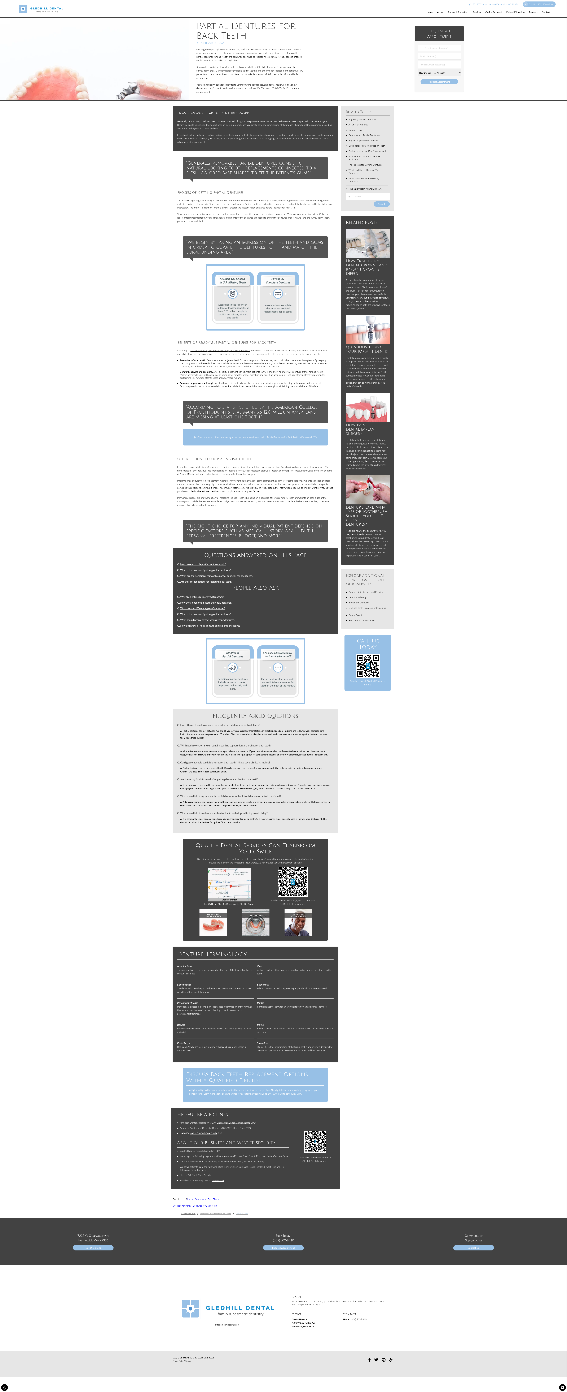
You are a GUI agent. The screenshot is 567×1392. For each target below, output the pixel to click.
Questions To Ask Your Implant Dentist (368, 349)
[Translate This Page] (562, 1387)
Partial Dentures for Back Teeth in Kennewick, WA (292, 437)
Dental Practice (356, 615)
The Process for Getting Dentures (365, 164)
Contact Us (547, 12)
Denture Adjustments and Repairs (365, 592)
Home (429, 12)
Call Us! (541, 4)
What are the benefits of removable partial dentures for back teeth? (216, 575)
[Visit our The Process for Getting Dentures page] (298, 935)
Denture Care (355, 129)
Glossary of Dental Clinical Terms (233, 1122)
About (440, 12)
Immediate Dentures (358, 602)
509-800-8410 (275, 1093)
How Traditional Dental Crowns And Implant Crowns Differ (366, 267)
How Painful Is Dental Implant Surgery (361, 429)
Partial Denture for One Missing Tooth (367, 151)
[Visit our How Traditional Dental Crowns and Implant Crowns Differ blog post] (368, 257)
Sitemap (188, 1361)
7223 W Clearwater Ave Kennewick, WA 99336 (495, 4)
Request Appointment (283, 1247)
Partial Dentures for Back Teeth (203, 1199)
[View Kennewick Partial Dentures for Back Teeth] (94, 98)
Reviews (533, 12)
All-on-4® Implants (358, 124)
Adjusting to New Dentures (362, 119)
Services (477, 12)
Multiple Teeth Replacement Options (367, 607)
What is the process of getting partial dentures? (205, 570)
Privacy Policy (178, 1361)
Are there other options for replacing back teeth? (206, 581)
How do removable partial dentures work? (203, 564)
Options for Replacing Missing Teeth (366, 145)
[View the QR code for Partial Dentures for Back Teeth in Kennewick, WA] (293, 896)
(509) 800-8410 (279, 88)
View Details (204, 1175)
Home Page (239, 1127)
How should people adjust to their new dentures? (206, 602)
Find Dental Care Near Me (361, 620)
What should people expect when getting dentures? (207, 620)
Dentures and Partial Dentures (364, 135)
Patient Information (458, 12)
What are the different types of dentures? (202, 608)
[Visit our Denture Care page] (255, 935)
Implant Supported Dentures (363, 140)
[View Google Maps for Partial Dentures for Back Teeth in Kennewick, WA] (229, 900)
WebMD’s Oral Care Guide (203, 1133)
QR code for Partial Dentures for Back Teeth (195, 1205)
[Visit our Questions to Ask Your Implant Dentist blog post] (368, 343)
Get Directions (93, 1247)
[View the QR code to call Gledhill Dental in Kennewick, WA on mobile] (368, 676)
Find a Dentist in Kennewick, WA (364, 188)
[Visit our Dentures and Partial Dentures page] (213, 935)
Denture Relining (357, 597)
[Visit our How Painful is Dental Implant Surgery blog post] (368, 421)
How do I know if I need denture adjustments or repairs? (210, 625)
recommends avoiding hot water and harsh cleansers (262, 734)
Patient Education (515, 12)
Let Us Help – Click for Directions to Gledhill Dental (229, 904)
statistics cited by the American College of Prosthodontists (220, 350)
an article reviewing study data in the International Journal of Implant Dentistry (281, 487)
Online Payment (493, 12)
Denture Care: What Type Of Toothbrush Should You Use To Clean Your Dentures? (366, 516)
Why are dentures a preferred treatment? (202, 596)
